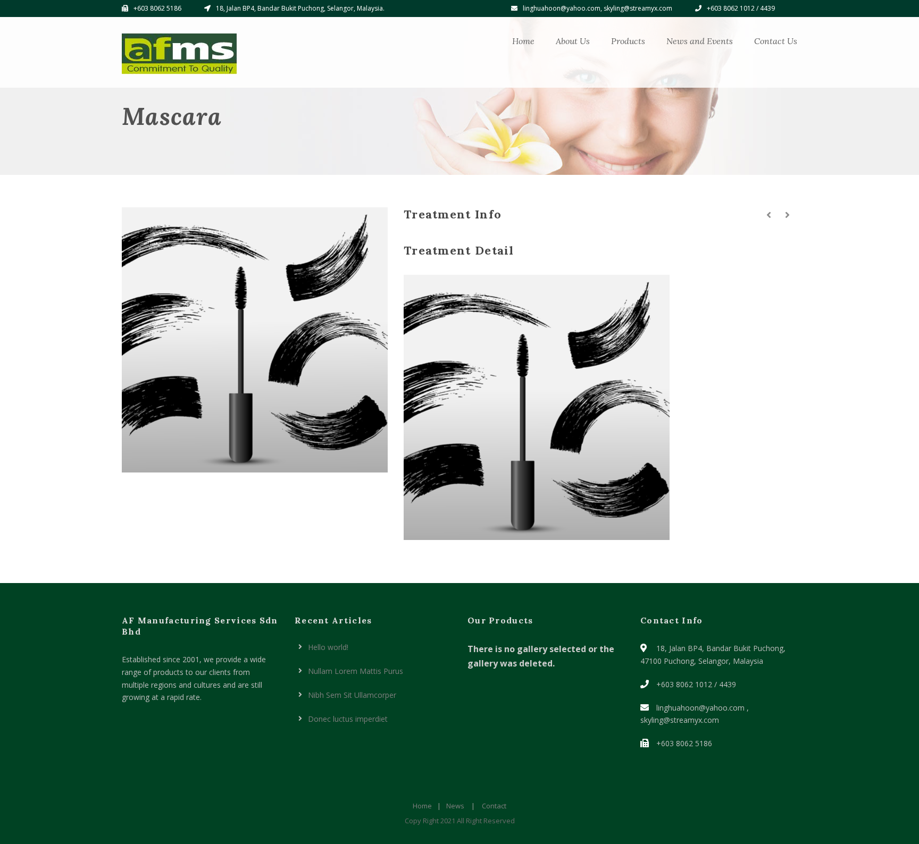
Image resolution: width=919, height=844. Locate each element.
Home (523, 41)
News (455, 806)
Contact (494, 806)
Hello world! (328, 647)
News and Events (699, 41)
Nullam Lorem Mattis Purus (355, 671)
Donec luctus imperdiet (348, 719)
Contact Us (775, 41)
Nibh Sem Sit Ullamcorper (352, 695)
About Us (573, 41)
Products (628, 41)
